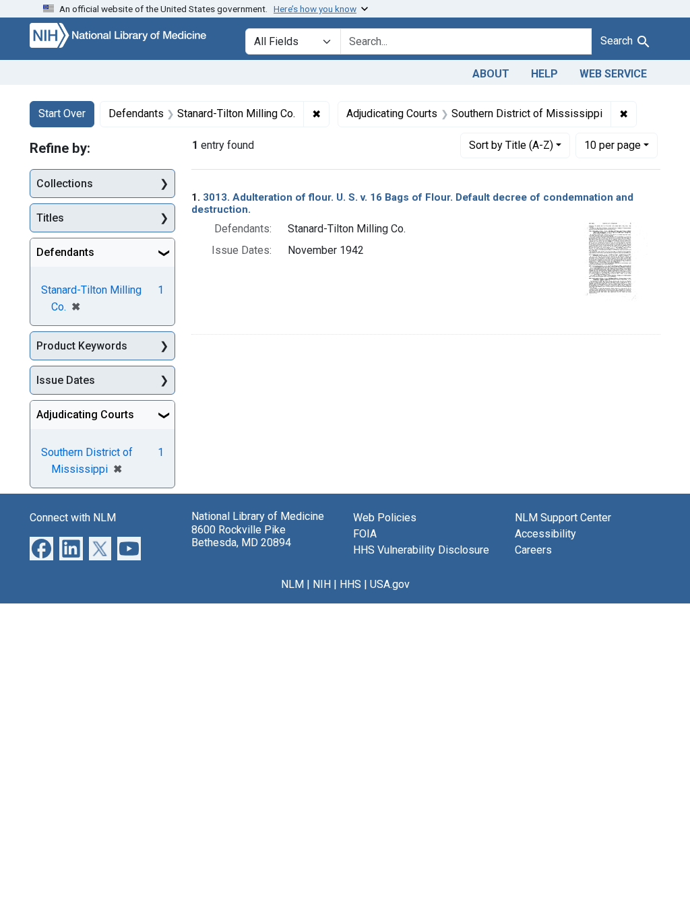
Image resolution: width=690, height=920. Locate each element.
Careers (533, 550)
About (490, 73)
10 (612, 145)
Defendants (65, 252)
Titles (50, 217)
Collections (64, 183)
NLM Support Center (563, 517)
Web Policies (384, 517)
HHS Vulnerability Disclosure (421, 550)
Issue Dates (65, 380)
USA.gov (390, 584)
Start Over (62, 113)
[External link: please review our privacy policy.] (41, 547)
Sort (511, 145)
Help (544, 73)
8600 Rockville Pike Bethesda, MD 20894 (241, 536)
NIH (322, 584)
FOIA (365, 533)
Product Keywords (81, 345)
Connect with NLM (73, 517)
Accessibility (545, 533)
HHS (350, 584)
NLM (292, 584)
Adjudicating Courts (85, 414)
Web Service (613, 73)
